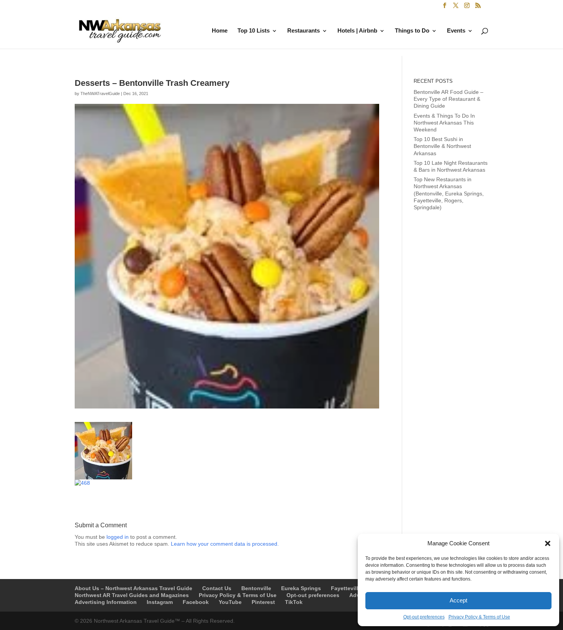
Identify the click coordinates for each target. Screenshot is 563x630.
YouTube (230, 602)
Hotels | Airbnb (357, 31)
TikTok (294, 602)
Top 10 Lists (253, 31)
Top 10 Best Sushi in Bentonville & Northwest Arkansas (442, 146)
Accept (458, 600)
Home (219, 31)
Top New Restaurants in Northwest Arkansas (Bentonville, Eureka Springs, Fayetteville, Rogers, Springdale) (449, 193)
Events (456, 31)
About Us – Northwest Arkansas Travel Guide (133, 588)
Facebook (196, 602)
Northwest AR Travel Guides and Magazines (132, 595)
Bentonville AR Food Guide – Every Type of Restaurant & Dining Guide (448, 99)
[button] (548, 543)
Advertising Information (106, 602)
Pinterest (263, 602)
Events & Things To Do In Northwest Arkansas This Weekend (444, 123)
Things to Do (412, 31)
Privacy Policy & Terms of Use (479, 617)
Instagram (160, 602)
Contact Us (216, 588)
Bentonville (256, 588)
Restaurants (303, 31)
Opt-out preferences (424, 617)
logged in (117, 537)
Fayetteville (346, 588)
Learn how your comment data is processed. (225, 544)
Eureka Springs (301, 588)
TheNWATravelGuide (100, 93)
